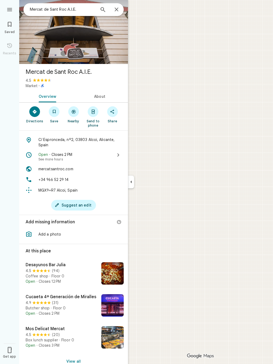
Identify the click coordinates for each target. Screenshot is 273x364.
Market (32, 85)
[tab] (46, 96)
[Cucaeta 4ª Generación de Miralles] (73, 306)
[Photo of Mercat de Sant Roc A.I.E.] (73, 32)
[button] (73, 234)
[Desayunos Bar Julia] (73, 274)
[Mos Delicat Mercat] (73, 338)
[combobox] (62, 9)
